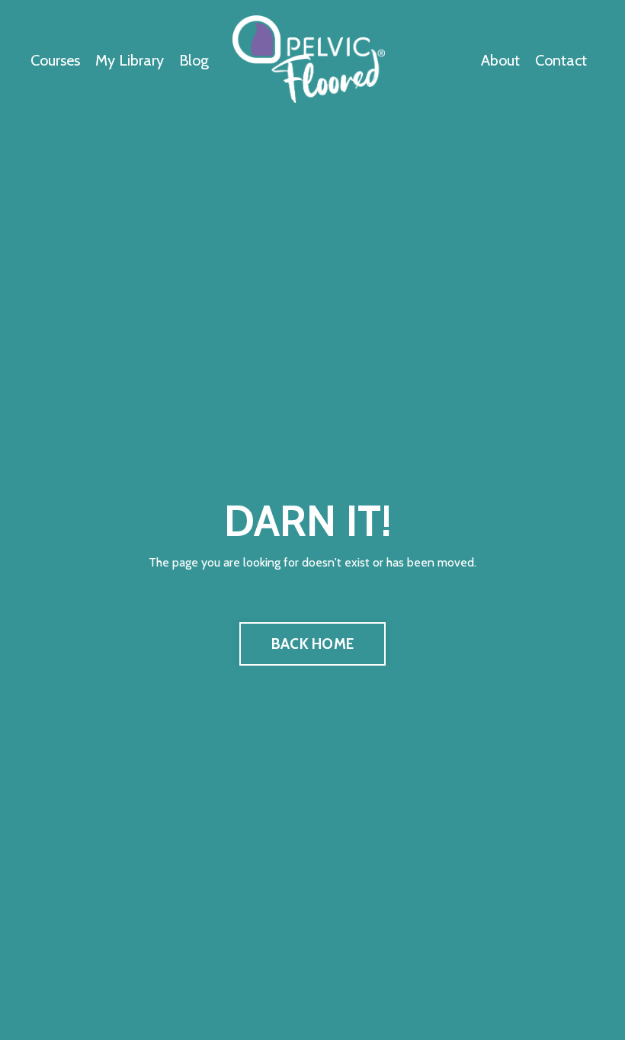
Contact (561, 60)
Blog (194, 60)
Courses (55, 60)
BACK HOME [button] (312, 643)
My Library (129, 60)
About (500, 60)
